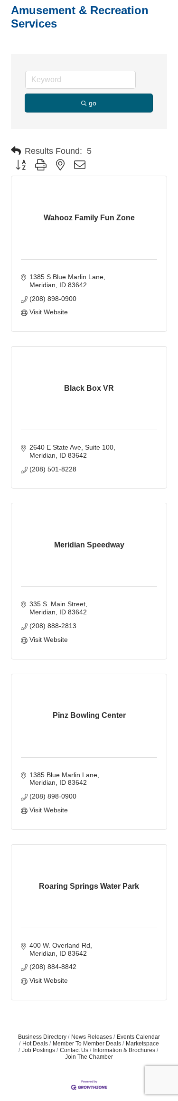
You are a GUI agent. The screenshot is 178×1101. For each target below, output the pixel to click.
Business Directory (42, 1037)
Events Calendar (138, 1037)
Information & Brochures (124, 1050)
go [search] (92, 103)
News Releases (91, 1037)
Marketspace (142, 1043)
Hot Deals (35, 1043)
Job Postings (38, 1050)
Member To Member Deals (87, 1043)
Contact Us (74, 1050)
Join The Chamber (89, 1057)
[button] (16, 151)
